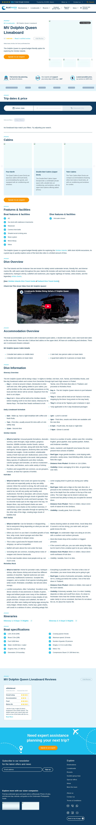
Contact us (77, 2)
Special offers (66, 8)
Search (91, 2)
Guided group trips (56, 8)
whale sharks (16, 276)
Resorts (45, 8)
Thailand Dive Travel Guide (47, 281)
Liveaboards (35, 8)
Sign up (48, 769)
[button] (18, 620)
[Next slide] (94, 166)
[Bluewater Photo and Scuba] (11, 806)
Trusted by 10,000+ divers (45, 2)
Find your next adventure (86, 8)
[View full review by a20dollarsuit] (18, 702)
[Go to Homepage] (9, 8)
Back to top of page (74, 818)
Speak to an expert (16, 57)
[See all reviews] (6, 2)
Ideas (75, 8)
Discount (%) (78, 108)
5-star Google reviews (20, 2)
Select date (20, 108)
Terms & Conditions (74, 800)
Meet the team (72, 787)
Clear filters (19, 120)
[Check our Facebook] (72, 813)
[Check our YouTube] (77, 812)
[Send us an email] (68, 806)
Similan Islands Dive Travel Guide (21, 281)
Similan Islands (61, 250)
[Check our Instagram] (68, 813)
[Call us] (72, 806)
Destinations (22, 8)
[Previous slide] (2, 166)
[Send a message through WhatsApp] (77, 806)
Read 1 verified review (22, 38)
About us (64, 2)
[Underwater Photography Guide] (30, 806)
